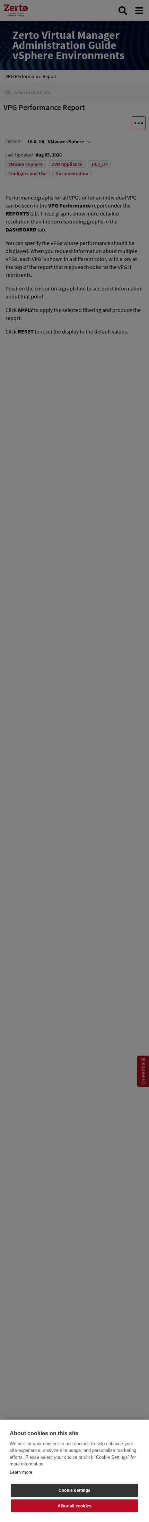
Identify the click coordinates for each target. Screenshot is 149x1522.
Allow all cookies (74, 1506)
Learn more (21, 1472)
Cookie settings (74, 1490)
